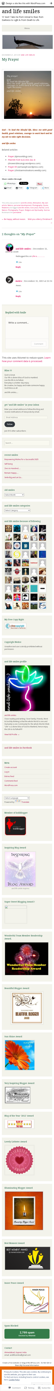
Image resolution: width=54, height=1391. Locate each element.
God (32, 207)
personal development (23, 205)
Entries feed (9, 776)
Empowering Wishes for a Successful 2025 (21, 459)
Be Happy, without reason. (14, 219)
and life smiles (21, 11)
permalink (17, 212)
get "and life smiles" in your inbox (21, 405)
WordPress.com (11, 785)
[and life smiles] (27, 48)
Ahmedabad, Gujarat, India (15, 1352)
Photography (37, 205)
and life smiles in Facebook (18, 748)
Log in (6, 772)
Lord (47, 207)
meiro (19, 281)
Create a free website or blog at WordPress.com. (21, 1363)
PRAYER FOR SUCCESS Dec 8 (21, 159)
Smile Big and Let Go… (13, 477)
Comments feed (11, 781)
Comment (38, 344)
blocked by (30, 1335)
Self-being (8, 464)
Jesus (36, 207)
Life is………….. (38, 256)
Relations (5, 207)
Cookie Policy (14, 1379)
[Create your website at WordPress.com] (27, 3)
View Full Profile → (11, 734)
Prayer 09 (12, 166)
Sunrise (47, 210)
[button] (27, 95)
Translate (25, 802)
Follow (9, 424)
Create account (10, 767)
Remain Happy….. (11, 473)
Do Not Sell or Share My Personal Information (33, 1364)
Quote (45, 205)
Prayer (11, 156)
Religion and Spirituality (34, 210)
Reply (18, 267)
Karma (41, 207)
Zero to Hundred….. (12, 468)
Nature (10, 205)
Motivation (37, 203)
